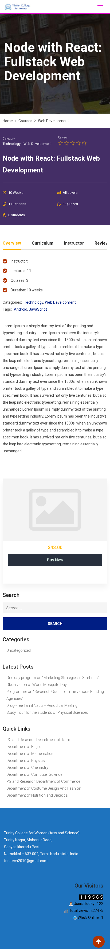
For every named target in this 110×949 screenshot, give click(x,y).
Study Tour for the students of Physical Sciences (47, 712)
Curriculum (42, 243)
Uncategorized (18, 650)
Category (9, 138)
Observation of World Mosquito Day (36, 684)
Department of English (25, 746)
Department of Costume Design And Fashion (43, 788)
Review (62, 137)
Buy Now (55, 560)
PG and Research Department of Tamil (38, 740)
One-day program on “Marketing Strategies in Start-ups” (52, 678)
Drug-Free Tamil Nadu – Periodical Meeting (41, 705)
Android (20, 309)
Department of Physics (25, 760)
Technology (12, 144)
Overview (12, 243)
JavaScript (38, 309)
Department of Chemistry (27, 767)
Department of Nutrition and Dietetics (37, 795)
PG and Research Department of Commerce (43, 781)
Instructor (74, 243)
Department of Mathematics (29, 753)
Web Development (37, 144)
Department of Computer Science (34, 774)
